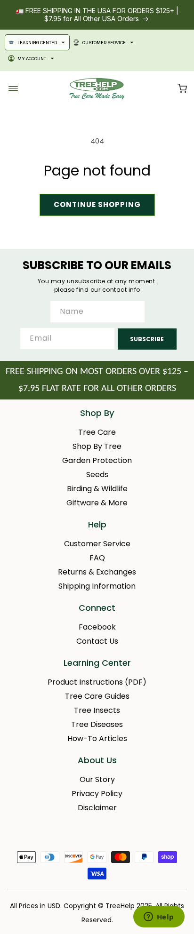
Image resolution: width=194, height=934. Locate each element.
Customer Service (104, 42)
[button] (182, 88)
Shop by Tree (97, 446)
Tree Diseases (97, 724)
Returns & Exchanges (97, 572)
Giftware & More (97, 502)
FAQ (97, 557)
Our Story (97, 779)
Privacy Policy (97, 793)
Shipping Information (97, 586)
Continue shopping (97, 204)
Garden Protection (97, 460)
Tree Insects (97, 710)
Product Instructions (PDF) (97, 682)
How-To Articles (97, 738)
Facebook (97, 627)
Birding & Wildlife (97, 488)
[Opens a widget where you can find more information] (159, 917)
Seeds (97, 474)
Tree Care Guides (97, 696)
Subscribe (147, 339)
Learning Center (37, 42)
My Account (31, 58)
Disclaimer (97, 807)
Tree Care (97, 432)
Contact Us (97, 641)
